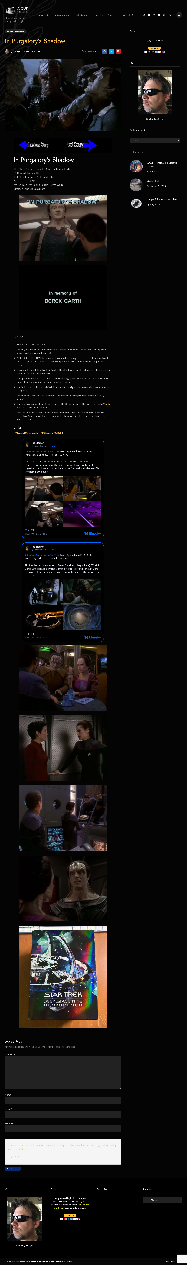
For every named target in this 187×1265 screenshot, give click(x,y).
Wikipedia (19, 433)
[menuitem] (43, 15)
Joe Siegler (16, 51)
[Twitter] (144, 15)
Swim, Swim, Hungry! (174, 1261)
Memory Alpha (31, 433)
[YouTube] (159, 15)
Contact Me (128, 15)
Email (8, 1109)
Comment (10, 1054)
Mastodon (68, 1261)
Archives (112, 15)
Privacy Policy (109, 1145)
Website (9, 1123)
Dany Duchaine (57, 1261)
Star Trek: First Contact (42, 396)
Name (8, 1095)
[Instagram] (154, 15)
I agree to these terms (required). (23, 1156)
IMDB (42, 433)
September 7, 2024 (156, 186)
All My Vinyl (82, 15)
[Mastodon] (164, 15)
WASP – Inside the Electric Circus (162, 164)
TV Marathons (61, 15)
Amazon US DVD (54, 433)
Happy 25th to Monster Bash (162, 199)
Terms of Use (18, 1149)
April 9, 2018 (153, 204)
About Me (43, 15)
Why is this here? (155, 40)
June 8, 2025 (153, 171)
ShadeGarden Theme (39, 1261)
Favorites (98, 15)
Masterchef (153, 181)
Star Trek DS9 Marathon (15, 31)
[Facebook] (149, 15)
